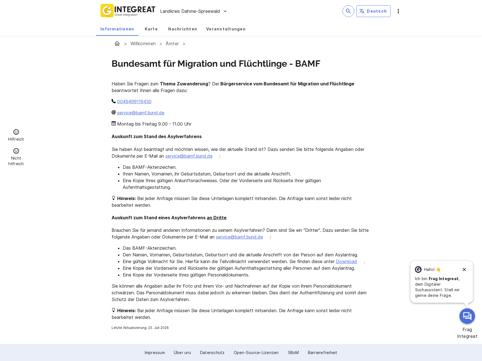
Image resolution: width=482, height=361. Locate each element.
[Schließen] (464, 269)
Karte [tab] (151, 29)
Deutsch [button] (377, 11)
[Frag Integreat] (467, 316)
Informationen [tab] (117, 29)
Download (346, 261)
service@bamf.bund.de (140, 112)
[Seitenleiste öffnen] (398, 11)
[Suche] (348, 11)
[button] (16, 135)
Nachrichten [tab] (182, 29)
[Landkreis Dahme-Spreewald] (117, 43)
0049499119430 (134, 101)
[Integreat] (128, 11)
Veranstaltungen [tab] (226, 29)
